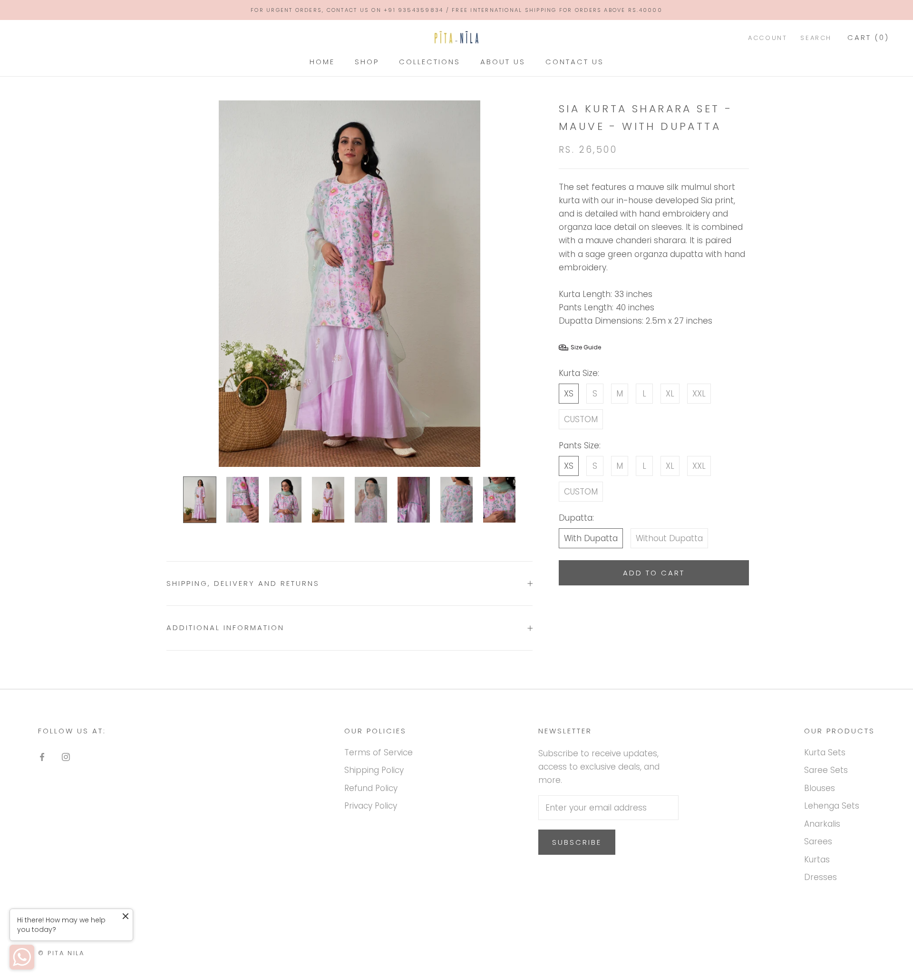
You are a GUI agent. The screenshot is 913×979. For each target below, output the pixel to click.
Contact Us (574, 62)
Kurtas (817, 859)
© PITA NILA (61, 953)
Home (322, 62)
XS (568, 393)
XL (670, 393)
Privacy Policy (370, 805)
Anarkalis (822, 824)
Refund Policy (371, 788)
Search (816, 38)
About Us (502, 62)
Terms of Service (378, 752)
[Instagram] (66, 756)
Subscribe (577, 842)
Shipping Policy (374, 770)
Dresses (820, 877)
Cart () (868, 38)
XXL (699, 393)
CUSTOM (581, 419)
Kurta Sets (824, 752)
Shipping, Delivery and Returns (243, 583)
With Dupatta (591, 538)
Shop (367, 62)
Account (767, 38)
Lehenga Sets (831, 805)
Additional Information (225, 628)
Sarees (818, 841)
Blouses (819, 788)
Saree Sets (826, 770)
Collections (429, 62)
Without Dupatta (669, 538)
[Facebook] (42, 756)
